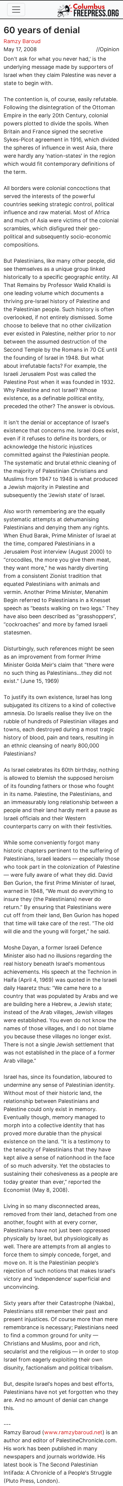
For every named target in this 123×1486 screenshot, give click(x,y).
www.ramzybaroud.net (73, 1432)
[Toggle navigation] (16, 9)
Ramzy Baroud (22, 41)
